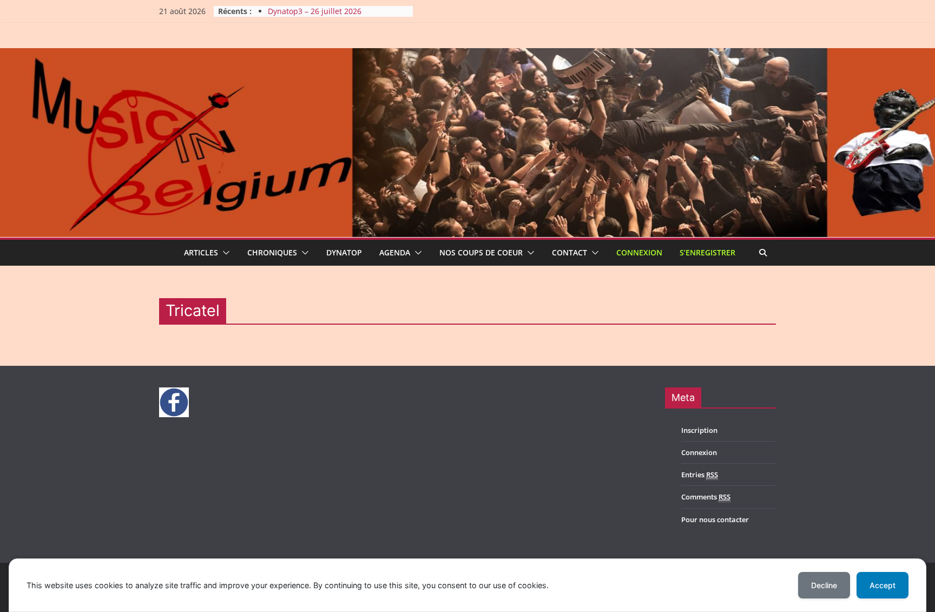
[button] (224, 252)
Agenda (394, 252)
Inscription (699, 430)
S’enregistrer (707, 252)
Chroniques (272, 252)
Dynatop (344, 252)
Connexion (639, 252)
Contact (569, 252)
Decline (824, 585)
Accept (883, 585)
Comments (705, 497)
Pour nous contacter (715, 519)
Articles (201, 252)
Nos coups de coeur (481, 252)
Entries (699, 474)
